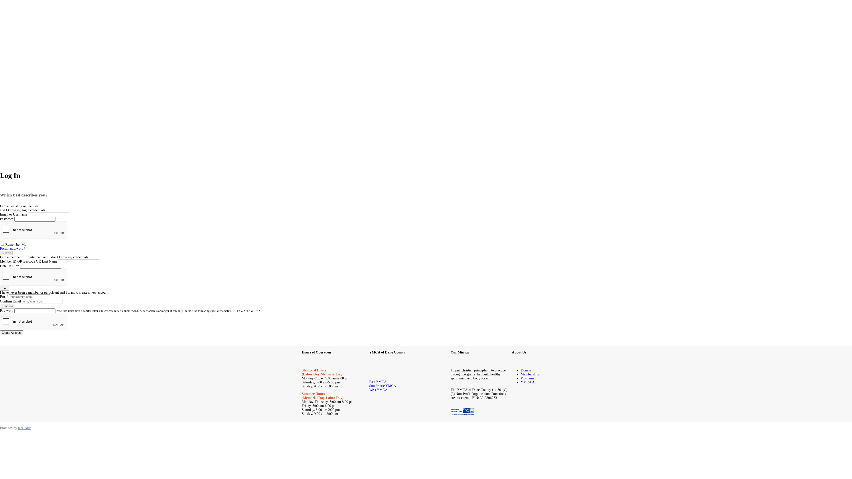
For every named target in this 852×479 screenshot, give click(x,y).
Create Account (12, 332)
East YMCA (378, 382)
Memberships (530, 374)
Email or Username (13, 214)
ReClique (24, 428)
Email (4, 296)
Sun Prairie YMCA (382, 386)
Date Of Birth (9, 266)
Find (4, 288)
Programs (527, 378)
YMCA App (529, 382)
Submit (6, 253)
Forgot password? (12, 248)
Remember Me (15, 244)
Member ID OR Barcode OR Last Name (28, 261)
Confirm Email (10, 301)
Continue (7, 306)
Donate (526, 370)
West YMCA (378, 390)
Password (7, 219)
